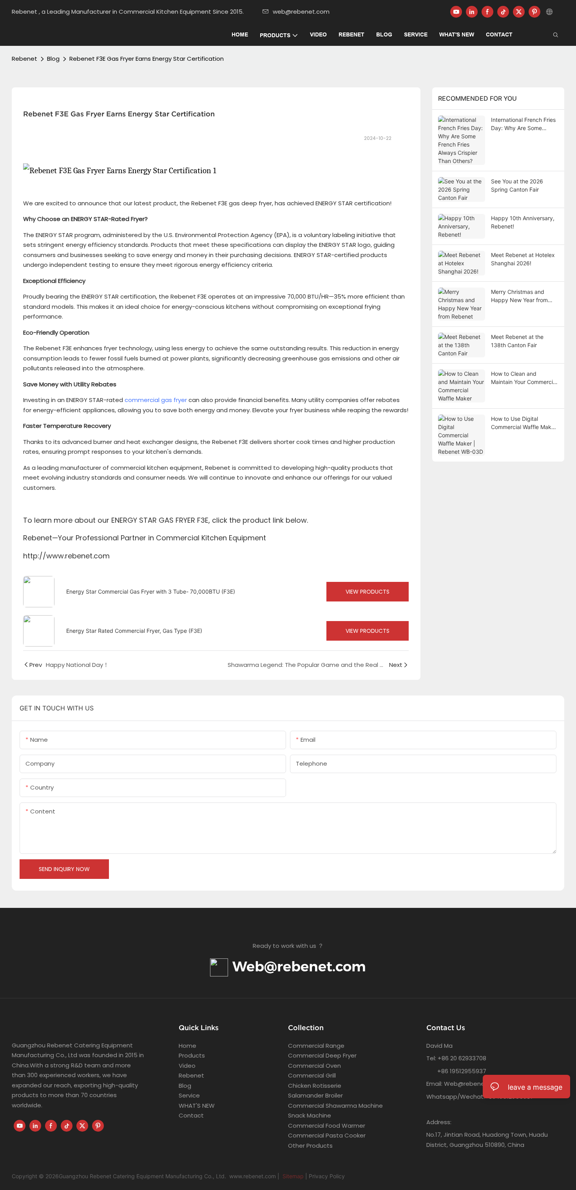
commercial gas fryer (156, 400)
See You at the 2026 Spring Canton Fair (517, 185)
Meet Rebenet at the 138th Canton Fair (517, 340)
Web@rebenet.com (297, 966)
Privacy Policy (327, 1176)
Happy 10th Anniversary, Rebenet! (522, 222)
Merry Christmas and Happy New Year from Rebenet (519, 296)
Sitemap (292, 1176)
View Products (367, 592)
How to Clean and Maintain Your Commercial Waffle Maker (524, 378)
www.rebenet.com (252, 1176)
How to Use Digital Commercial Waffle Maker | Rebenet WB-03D (523, 423)
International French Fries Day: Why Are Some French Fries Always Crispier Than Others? (523, 124)
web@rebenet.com (301, 11)
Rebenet (24, 58)
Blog (53, 58)
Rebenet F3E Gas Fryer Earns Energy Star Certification (146, 58)
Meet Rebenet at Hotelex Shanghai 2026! (523, 259)
